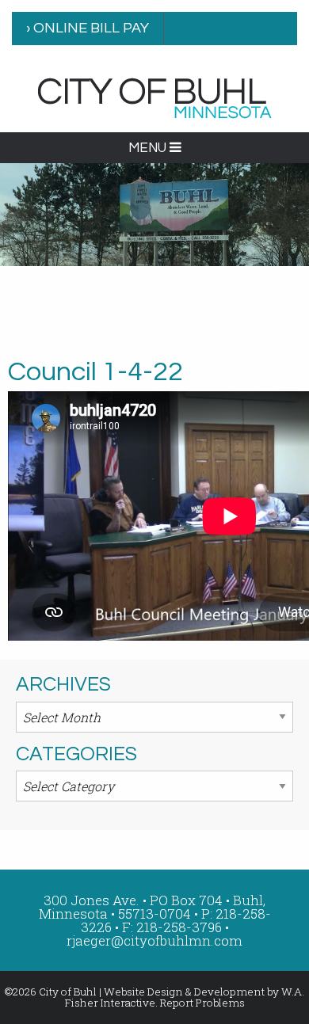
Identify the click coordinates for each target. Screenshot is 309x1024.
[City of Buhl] (154, 97)
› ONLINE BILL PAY (87, 28)
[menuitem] (88, 28)
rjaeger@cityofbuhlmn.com (154, 940)
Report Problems (202, 1002)
